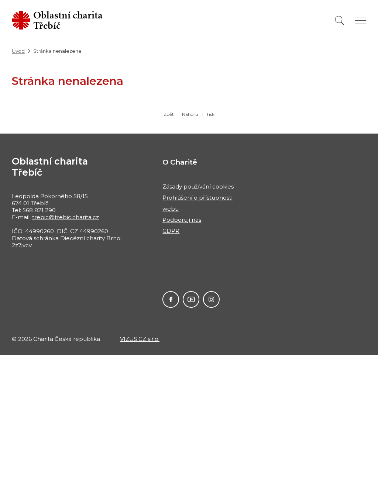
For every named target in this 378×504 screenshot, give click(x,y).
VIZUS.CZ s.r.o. (139, 338)
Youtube (191, 299)
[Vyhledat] (339, 20)
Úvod (18, 51)
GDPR (170, 230)
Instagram (211, 299)
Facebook (170, 299)
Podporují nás (181, 219)
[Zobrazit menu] (360, 20)
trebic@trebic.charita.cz (65, 217)
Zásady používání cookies (198, 186)
